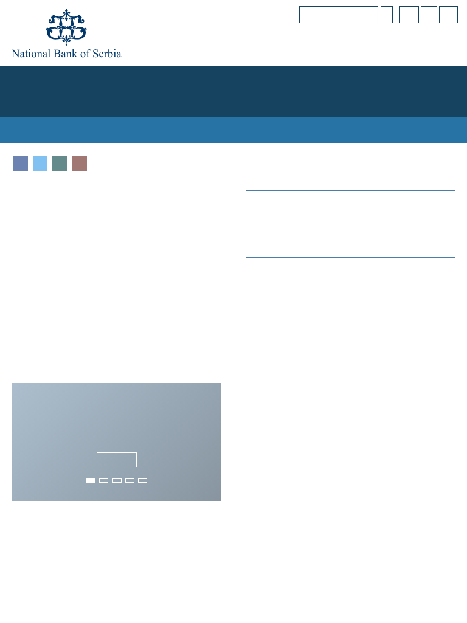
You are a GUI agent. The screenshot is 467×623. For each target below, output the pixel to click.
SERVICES (439, 103)
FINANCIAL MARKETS (214, 78)
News (123, 543)
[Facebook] (20, 138)
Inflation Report (411, 328)
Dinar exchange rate (301, 181)
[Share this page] (59, 138)
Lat (430, 14)
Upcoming (344, 543)
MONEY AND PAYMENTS (407, 78)
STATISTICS (182, 103)
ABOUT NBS (31, 78)
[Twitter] (40, 138)
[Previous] (19, 420)
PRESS (404, 103)
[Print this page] (79, 138)
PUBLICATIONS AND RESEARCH (268, 103)
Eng (448, 14)
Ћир (412, 14)
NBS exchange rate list (300, 215)
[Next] (214, 420)
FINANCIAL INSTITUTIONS (308, 78)
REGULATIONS (358, 103)
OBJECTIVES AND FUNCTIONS (114, 78)
